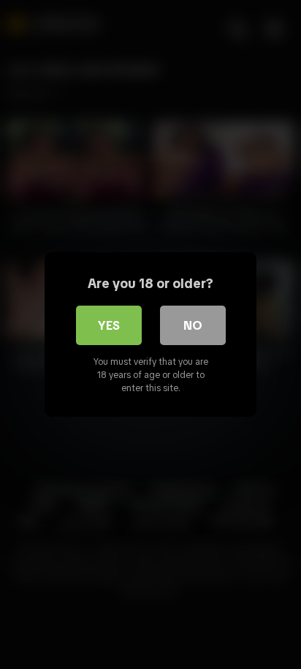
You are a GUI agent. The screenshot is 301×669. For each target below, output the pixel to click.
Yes (109, 325)
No (192, 325)
